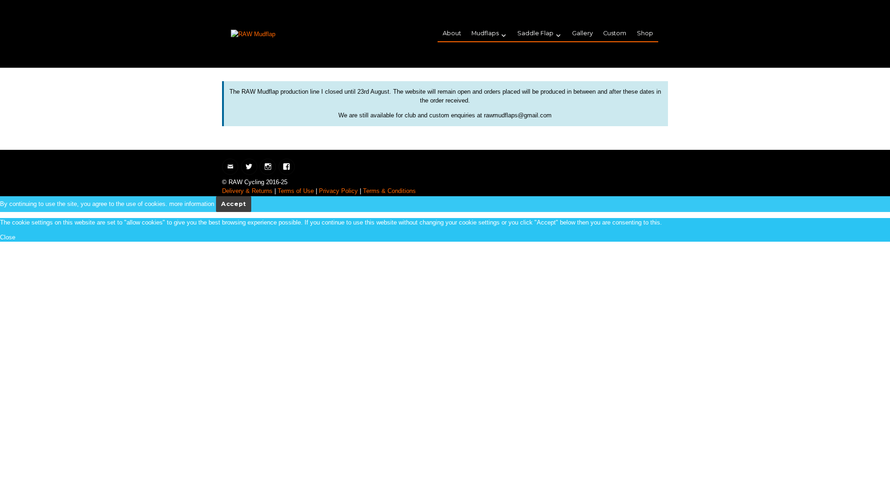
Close (7, 237)
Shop (645, 33)
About (452, 33)
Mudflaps (485, 33)
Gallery (582, 33)
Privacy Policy (338, 190)
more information (191, 203)
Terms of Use (296, 190)
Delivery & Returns (247, 190)
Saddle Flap (535, 33)
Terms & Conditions (389, 190)
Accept (233, 203)
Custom (614, 33)
